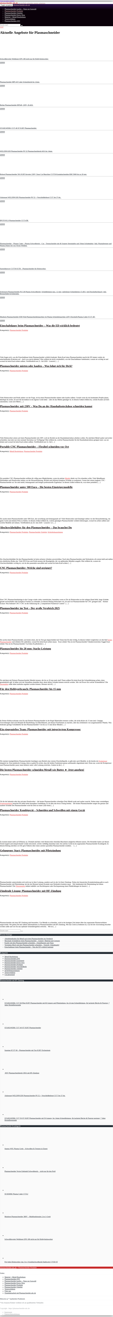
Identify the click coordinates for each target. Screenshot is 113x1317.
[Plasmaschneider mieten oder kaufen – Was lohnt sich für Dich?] (20, 394)
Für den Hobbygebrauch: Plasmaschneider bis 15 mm (30, 689)
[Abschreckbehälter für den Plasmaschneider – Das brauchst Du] (20, 555)
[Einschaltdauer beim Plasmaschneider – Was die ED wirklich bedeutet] (20, 353)
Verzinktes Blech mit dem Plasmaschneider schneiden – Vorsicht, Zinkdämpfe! (32, 945)
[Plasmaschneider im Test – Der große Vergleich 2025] (20, 636)
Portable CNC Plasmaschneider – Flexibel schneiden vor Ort (34, 446)
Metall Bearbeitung (16, 451)
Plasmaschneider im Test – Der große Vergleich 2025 (30, 608)
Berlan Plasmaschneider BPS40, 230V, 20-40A (16, 105)
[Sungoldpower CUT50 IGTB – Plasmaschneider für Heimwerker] (16, 267)
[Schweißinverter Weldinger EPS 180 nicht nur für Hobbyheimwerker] (16, 57)
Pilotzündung (20, 886)
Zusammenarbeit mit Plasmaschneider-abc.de (20, 1293)
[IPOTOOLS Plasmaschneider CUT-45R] (16, 218)
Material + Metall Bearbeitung (15, 17)
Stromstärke (4, 684)
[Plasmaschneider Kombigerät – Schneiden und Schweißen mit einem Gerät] (20, 838)
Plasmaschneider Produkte (14, 11)
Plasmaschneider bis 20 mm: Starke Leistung (25, 648)
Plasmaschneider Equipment (14, 961)
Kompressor (103, 761)
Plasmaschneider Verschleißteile (16, 967)
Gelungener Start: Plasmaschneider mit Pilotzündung (30, 850)
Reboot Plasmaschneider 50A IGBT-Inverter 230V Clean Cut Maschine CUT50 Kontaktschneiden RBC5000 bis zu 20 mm (43, 174)
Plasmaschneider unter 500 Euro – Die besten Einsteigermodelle (36, 487)
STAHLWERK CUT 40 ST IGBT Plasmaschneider (18, 128)
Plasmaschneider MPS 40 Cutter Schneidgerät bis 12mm (20, 82)
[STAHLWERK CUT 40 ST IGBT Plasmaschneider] (16, 126)
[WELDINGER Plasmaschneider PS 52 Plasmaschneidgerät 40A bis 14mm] (16, 149)
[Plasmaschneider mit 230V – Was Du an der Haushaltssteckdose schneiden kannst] (20, 434)
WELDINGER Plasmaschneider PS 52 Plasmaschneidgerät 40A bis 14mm (26, 151)
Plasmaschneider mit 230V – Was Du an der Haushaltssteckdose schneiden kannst (46, 406)
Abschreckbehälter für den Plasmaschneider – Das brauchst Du (36, 527)
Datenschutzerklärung (12, 1314)
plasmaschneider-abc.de (21, 5)
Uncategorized (10, 975)
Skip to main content (7, 1)
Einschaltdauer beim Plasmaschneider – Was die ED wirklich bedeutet (40, 325)
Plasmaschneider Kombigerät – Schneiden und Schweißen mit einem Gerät (42, 810)
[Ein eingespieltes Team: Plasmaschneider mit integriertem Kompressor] (20, 757)
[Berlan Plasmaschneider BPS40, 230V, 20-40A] (16, 103)
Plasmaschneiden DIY (12, 21)
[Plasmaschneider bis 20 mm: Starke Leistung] (20, 676)
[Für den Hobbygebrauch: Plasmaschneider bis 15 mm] (20, 717)
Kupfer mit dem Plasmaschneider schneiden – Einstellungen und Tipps (29, 943)
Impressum (8, 1312)
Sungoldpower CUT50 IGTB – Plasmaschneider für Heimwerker (23, 269)
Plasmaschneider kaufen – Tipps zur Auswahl (20, 9)
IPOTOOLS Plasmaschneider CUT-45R (14, 220)
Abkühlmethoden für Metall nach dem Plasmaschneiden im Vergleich (29, 939)
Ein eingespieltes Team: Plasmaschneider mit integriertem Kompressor (40, 729)
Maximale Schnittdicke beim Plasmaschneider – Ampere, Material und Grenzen (32, 941)
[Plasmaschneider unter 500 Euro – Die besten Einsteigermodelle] (20, 515)
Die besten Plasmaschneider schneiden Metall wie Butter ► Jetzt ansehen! (42, 769)
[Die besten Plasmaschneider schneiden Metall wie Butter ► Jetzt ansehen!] (20, 798)
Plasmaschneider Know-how (15, 963)
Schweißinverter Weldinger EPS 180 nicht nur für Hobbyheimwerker (24, 59)
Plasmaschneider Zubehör (14, 13)
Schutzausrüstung (6, 803)
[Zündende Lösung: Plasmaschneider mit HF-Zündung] (20, 919)
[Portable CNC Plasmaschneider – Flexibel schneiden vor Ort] (20, 475)
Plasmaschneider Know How (15, 15)
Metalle (67, 478)
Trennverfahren (10, 19)
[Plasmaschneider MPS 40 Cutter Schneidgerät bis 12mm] (16, 80)
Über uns (8, 1291)
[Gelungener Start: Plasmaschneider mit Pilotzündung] (20, 878)
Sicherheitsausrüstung (55, 532)
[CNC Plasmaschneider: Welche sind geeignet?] (20, 596)
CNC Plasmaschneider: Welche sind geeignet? (26, 567)
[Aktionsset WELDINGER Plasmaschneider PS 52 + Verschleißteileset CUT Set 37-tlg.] (16, 195)
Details (2, 63)
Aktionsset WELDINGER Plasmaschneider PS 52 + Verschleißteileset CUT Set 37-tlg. (30, 197)
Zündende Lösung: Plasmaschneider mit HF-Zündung (30, 890)
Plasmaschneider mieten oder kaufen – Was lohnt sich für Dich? (36, 366)
